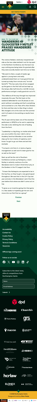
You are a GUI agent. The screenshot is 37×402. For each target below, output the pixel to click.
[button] (18, 2)
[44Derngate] (27, 384)
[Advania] (10, 367)
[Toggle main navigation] (2, 7)
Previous (18, 197)
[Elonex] (10, 384)
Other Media (25, 396)
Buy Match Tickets (18, 12)
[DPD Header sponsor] (31, 2)
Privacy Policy (7, 239)
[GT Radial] (27, 342)
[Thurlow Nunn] (27, 367)
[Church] (27, 310)
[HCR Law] (10, 375)
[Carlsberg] (27, 330)
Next (18, 201)
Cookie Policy (7, 236)
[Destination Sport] (10, 359)
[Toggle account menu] (30, 7)
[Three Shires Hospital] (27, 359)
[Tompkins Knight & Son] (27, 375)
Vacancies (6, 246)
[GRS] (27, 318)
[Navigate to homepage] (9, 5)
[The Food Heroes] (10, 310)
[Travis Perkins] (10, 318)
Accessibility (7, 229)
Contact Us (6, 232)
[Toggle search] (35, 7)
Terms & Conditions (9, 242)
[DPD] (18, 302)
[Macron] (10, 330)
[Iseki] (27, 350)
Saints (18, 2)
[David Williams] (10, 350)
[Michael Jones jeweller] (10, 342)
